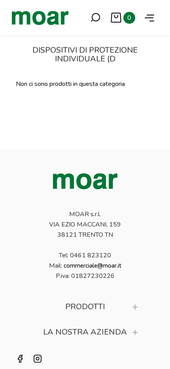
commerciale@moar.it (92, 266)
